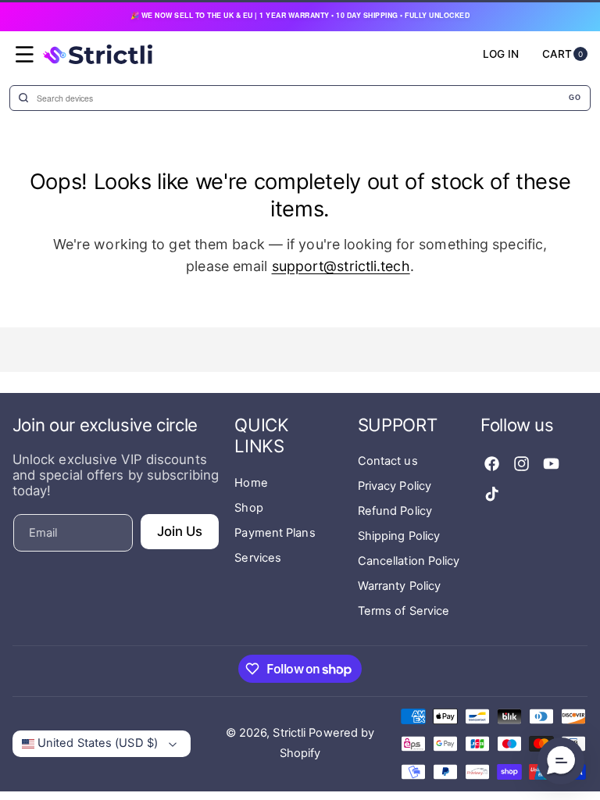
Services (257, 558)
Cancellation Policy (409, 561)
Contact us (388, 461)
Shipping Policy (399, 536)
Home (250, 483)
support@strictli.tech (341, 266)
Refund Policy (395, 511)
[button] (25, 54)
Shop (248, 508)
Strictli (289, 733)
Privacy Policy (394, 486)
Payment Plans (274, 533)
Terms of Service (404, 611)
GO (574, 98)
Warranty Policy (399, 586)
